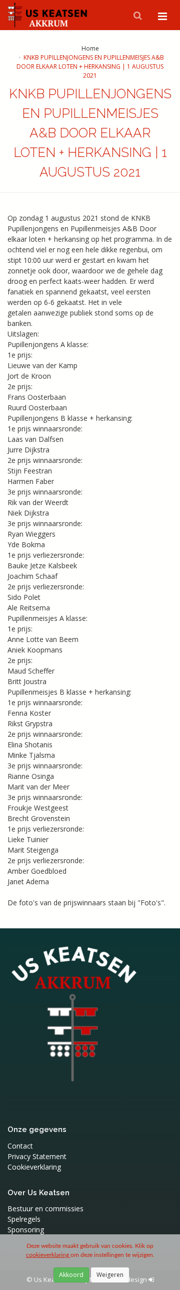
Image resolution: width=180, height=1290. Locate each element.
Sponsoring (26, 1229)
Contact (20, 1146)
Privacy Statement (37, 1156)
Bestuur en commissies (46, 1208)
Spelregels (24, 1219)
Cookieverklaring (34, 1167)
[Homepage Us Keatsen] (48, 15)
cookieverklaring (48, 1255)
